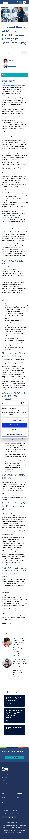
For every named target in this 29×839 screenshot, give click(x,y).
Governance (5, 797)
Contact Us (14, 757)
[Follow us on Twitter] (6, 817)
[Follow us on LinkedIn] (9, 817)
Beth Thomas (11, 60)
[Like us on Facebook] (3, 817)
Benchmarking (5, 802)
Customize (13, 429)
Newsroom (5, 789)
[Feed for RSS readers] (15, 817)
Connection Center (20, 800)
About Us (4, 777)
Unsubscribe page (20, 802)
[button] (16, 655)
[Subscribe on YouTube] (12, 817)
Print (23, 53)
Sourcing (4, 800)
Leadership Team (6, 786)
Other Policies (15, 813)
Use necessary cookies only (14, 434)
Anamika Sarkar (12, 66)
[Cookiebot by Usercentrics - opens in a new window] (20, 403)
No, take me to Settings (18, 420)
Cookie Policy (6, 813)
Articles (17, 797)
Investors (4, 783)
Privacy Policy (6, 810)
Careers (4, 780)
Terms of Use (15, 810)
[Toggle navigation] (24, 2)
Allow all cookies (14, 424)
